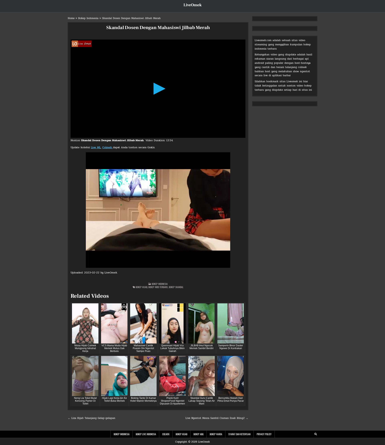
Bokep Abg (199, 434)
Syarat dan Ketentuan (239, 434)
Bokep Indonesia (88, 18)
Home (71, 18)
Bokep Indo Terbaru (158, 287)
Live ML (96, 147)
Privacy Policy (264, 434)
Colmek (107, 147)
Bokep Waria (216, 434)
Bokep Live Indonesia (146, 434)
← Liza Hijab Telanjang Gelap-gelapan (91, 418)
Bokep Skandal (176, 287)
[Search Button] (315, 434)
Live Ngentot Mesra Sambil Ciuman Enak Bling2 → (216, 418)
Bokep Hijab (141, 287)
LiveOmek (192, 5)
